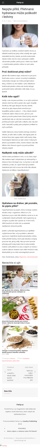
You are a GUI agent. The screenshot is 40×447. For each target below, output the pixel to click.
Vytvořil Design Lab (20, 440)
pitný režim (16, 361)
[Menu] (3, 3)
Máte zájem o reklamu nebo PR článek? (22, 431)
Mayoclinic (23, 257)
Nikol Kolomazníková (20, 21)
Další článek (28, 373)
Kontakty (22, 428)
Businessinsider (32, 257)
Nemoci (12, 358)
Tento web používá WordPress (25, 438)
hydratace (26, 358)
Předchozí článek (11, 373)
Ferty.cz (20, 2)
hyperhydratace (7, 361)
